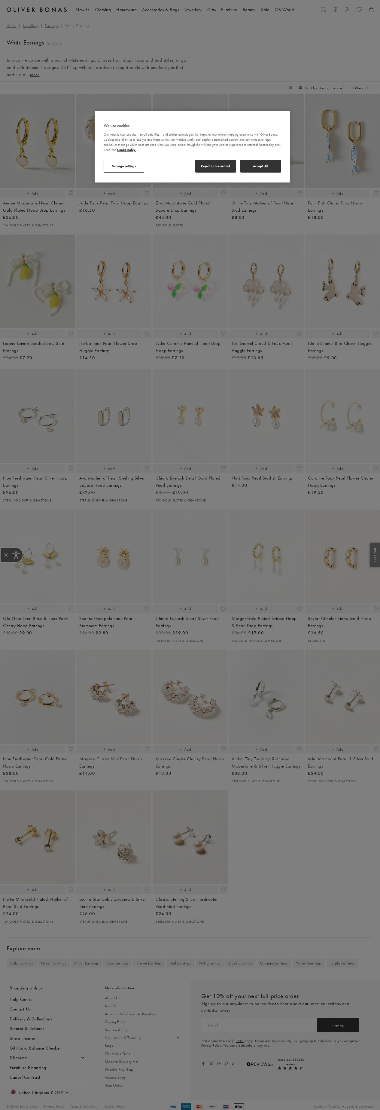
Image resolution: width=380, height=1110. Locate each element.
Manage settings (124, 166)
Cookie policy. (126, 150)
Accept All (260, 166)
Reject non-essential (215, 166)
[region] (192, 146)
